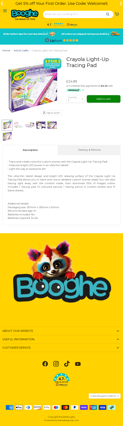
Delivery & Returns (89, 149)
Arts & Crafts (21, 50)
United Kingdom (103, 396)
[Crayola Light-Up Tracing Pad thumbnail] (7, 125)
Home (6, 50)
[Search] (107, 14)
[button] (61, 24)
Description (30, 149)
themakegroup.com (68, 420)
